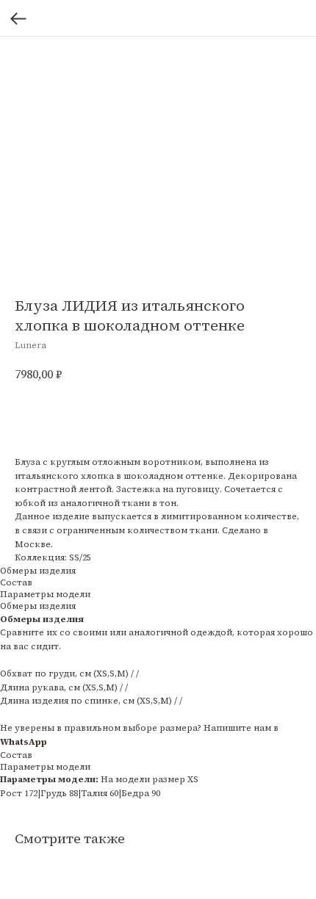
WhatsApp (23, 742)
